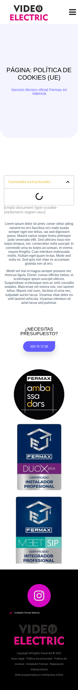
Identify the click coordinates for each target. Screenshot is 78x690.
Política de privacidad (39, 658)
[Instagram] (39, 595)
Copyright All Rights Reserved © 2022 (39, 653)
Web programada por (28, 674)
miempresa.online (52, 674)
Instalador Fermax (37, 664)
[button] (39, 91)
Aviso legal (17, 658)
